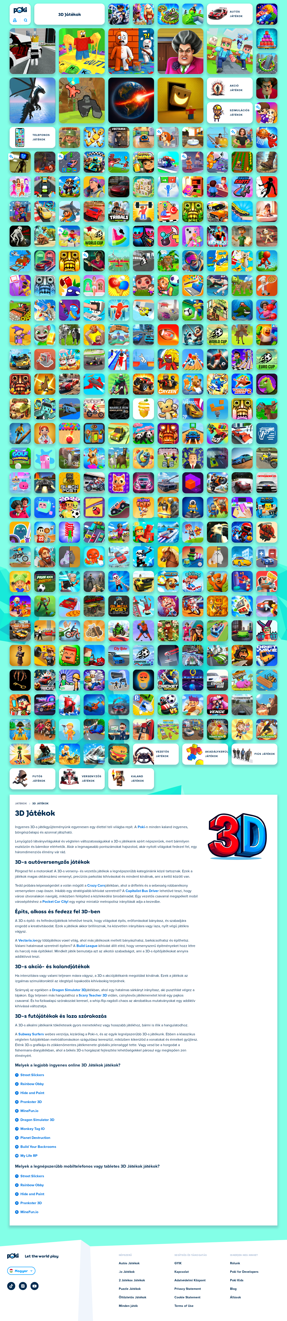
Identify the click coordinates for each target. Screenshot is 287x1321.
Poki (141, 827)
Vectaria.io (27, 940)
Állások (235, 1297)
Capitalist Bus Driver (142, 891)
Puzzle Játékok (130, 1289)
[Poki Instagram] (23, 1286)
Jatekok (21, 803)
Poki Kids (237, 1280)
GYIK (178, 1263)
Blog (233, 1289)
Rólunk (235, 1263)
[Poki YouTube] (34, 1286)
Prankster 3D (31, 1102)
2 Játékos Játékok (132, 1280)
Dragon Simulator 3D (69, 990)
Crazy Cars (96, 885)
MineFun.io (29, 1111)
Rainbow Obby (32, 1084)
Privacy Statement (187, 1289)
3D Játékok (40, 803)
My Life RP (28, 1156)
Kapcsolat (181, 1271)
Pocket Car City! (55, 901)
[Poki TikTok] (11, 1286)
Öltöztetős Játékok (132, 1297)
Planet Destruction (35, 1138)
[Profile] (15, 20)
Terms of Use (184, 1306)
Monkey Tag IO (32, 1129)
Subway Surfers (31, 1034)
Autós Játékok (129, 1263)
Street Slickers (32, 1075)
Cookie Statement (187, 1297)
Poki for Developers (244, 1271)
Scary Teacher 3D (93, 995)
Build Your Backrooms (38, 1147)
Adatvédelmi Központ (190, 1280)
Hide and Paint (32, 1093)
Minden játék (128, 1306)
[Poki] (20, 10)
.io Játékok (127, 1271)
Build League (87, 946)
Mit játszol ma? (25, 20)
